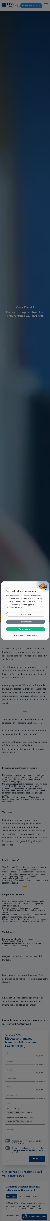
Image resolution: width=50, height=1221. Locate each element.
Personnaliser (26, 622)
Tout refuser (25, 614)
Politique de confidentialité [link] (25, 635)
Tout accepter (25, 629)
